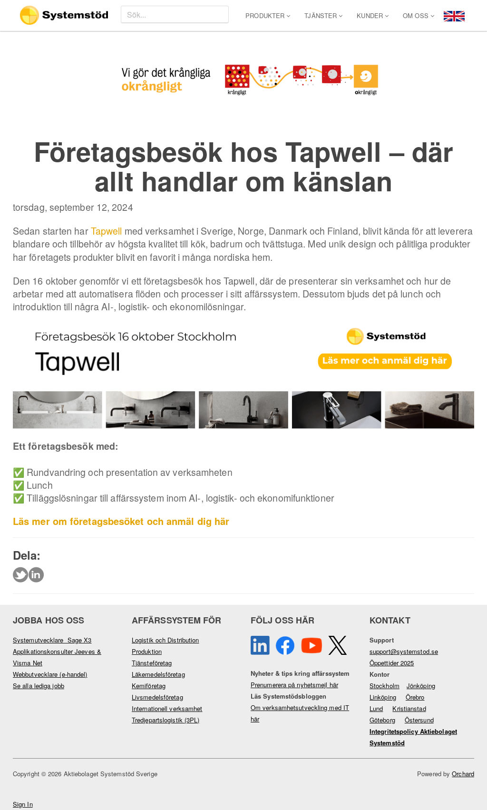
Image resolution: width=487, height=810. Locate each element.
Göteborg (382, 719)
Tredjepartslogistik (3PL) (166, 719)
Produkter (265, 15)
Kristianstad (409, 708)
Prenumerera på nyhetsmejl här (294, 684)
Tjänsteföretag (152, 662)
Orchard (463, 773)
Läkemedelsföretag (158, 674)
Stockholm (384, 685)
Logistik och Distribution (165, 639)
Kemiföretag (149, 685)
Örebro (415, 696)
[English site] (454, 15)
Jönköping (421, 685)
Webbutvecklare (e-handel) (50, 674)
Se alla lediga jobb (38, 685)
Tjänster (321, 15)
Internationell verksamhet (167, 708)
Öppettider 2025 (392, 662)
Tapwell (106, 230)
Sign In (23, 804)
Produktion (147, 651)
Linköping (383, 696)
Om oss (416, 15)
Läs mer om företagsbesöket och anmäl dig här (121, 521)
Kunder (371, 15)
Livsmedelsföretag (157, 696)
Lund (376, 708)
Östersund (419, 719)
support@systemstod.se (404, 651)
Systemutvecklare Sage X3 (52, 639)
